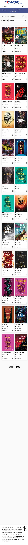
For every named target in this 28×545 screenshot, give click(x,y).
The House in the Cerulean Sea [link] (20, 240)
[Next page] (18, 364)
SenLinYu (5, 186)
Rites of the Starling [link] (19, 129)
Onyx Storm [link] (4, 240)
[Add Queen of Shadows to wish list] (26, 359)
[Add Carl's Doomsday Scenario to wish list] (13, 163)
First (11, 367)
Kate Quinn (19, 326)
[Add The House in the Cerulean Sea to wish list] (26, 247)
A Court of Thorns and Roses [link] (20, 73)
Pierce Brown (19, 102)
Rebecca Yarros (6, 130)
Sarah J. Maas (19, 74)
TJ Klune (18, 242)
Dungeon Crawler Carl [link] (7, 45)
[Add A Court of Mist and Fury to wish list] (26, 191)
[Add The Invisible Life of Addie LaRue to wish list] (26, 275)
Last (18, 367)
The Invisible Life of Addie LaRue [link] (20, 268)
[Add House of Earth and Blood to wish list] (13, 275)
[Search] (2, 6)
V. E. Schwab (19, 270)
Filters (3, 24)
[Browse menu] (26, 6)
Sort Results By (4, 20)
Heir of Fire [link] (4, 324)
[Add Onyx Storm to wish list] (13, 247)
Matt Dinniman (6, 47)
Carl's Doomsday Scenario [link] (7, 157)
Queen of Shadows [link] (19, 352)
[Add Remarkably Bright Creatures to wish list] (26, 51)
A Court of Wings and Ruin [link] (20, 296)
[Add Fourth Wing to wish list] (13, 135)
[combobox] (11, 6)
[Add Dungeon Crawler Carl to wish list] (13, 51)
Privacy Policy (12, 529)
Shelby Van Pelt (19, 47)
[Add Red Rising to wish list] (26, 107)
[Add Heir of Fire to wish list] (13, 331)
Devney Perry (5, 74)
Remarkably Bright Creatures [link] (20, 45)
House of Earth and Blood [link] (7, 268)
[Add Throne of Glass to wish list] (26, 163)
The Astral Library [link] (19, 324)
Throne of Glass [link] (18, 157)
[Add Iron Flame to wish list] (26, 219)
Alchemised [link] (4, 185)
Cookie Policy (6, 541)
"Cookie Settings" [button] (20, 536)
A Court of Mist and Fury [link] (20, 185)
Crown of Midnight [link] (6, 296)
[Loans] (23, 6)
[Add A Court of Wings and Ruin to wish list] (26, 303)
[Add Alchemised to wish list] (13, 191)
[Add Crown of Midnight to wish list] (13, 303)
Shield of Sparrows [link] (6, 73)
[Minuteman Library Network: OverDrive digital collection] (14, 2)
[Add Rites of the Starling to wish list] (26, 135)
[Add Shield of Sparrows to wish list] (13, 79)
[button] (23, 17)
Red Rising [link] (17, 101)
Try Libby (5, 10)
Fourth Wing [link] (5, 129)
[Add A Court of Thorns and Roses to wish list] (26, 79)
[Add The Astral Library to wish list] (26, 331)
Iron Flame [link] (17, 213)
